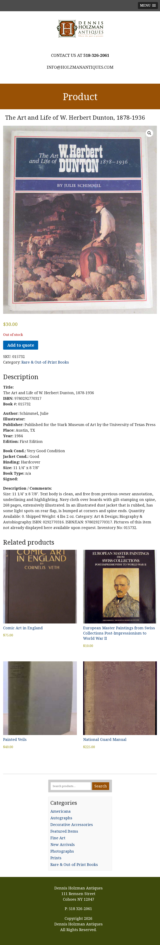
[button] (149, 133)
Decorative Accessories (71, 824)
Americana (60, 811)
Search (100, 786)
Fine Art (57, 837)
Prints (55, 857)
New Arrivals (62, 844)
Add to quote (20, 345)
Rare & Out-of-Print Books (45, 362)
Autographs (61, 817)
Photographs (62, 851)
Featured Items (64, 831)
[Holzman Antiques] (80, 29)
